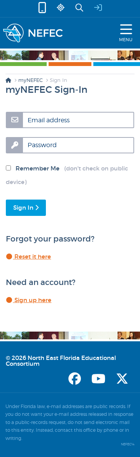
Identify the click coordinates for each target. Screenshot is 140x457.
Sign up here (32, 300)
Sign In (24, 207)
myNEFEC (30, 80)
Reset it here (32, 256)
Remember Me (67, 175)
